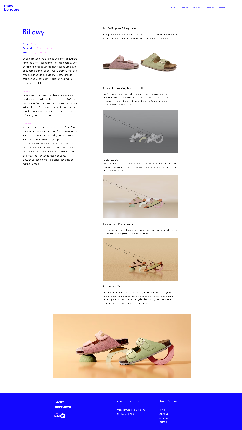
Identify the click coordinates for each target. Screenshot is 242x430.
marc (59, 402)
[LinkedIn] (62, 415)
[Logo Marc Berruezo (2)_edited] (57, 415)
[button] (222, 7)
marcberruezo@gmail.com (131, 409)
